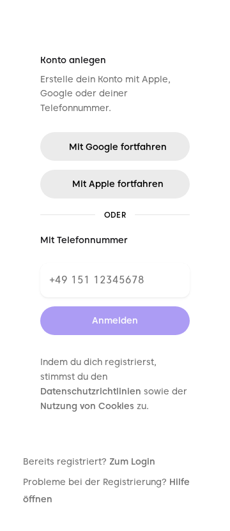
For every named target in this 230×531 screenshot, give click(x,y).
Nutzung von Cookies (87, 406)
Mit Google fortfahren (118, 147)
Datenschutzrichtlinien (90, 391)
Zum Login (132, 461)
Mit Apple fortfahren (118, 184)
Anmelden (115, 320)
